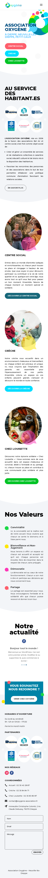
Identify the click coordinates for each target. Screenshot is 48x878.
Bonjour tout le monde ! (24, 647)
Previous (3, 119)
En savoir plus (15, 188)
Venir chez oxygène (24, 699)
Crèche (12, 53)
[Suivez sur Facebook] (24, 641)
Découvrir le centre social (22, 296)
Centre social (15, 46)
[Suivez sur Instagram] (7, 773)
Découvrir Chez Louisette (22, 481)
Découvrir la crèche (19, 389)
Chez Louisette (16, 61)
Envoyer (37, 852)
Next (45, 119)
